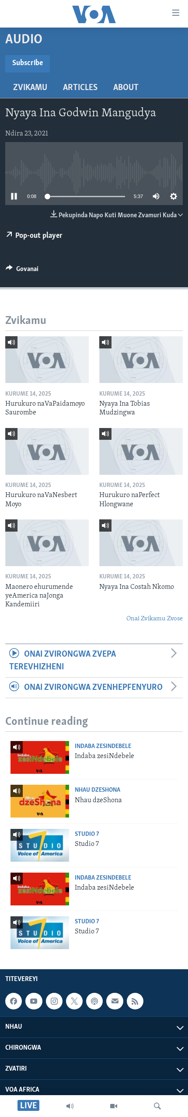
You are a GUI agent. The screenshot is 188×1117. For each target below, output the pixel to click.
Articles (80, 88)
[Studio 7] (39, 845)
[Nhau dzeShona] (39, 801)
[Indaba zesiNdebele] (39, 757)
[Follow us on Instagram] (54, 1001)
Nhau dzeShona (97, 790)
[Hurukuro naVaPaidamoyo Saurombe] (47, 359)
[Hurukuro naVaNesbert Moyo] (47, 451)
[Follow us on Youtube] (33, 1001)
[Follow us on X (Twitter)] (74, 1001)
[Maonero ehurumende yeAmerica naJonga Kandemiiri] (47, 542)
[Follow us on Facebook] (13, 1001)
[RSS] (135, 1001)
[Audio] (70, 1106)
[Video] (114, 1106)
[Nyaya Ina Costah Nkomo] (141, 542)
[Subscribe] (114, 1001)
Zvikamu (30, 88)
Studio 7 (87, 834)
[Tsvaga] (157, 1106)
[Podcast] (94, 1001)
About (126, 88)
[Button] (22, 271)
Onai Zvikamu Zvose (154, 619)
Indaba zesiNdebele (103, 746)
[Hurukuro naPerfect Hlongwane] (141, 451)
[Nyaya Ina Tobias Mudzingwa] (141, 359)
